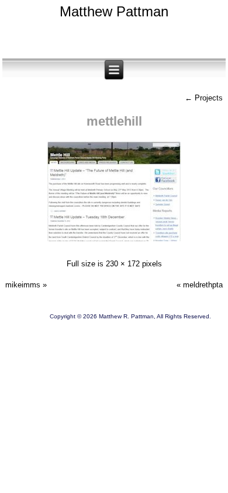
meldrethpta (203, 284)
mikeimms (22, 284)
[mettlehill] (114, 242)
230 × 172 (123, 263)
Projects (204, 97)
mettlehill (114, 121)
